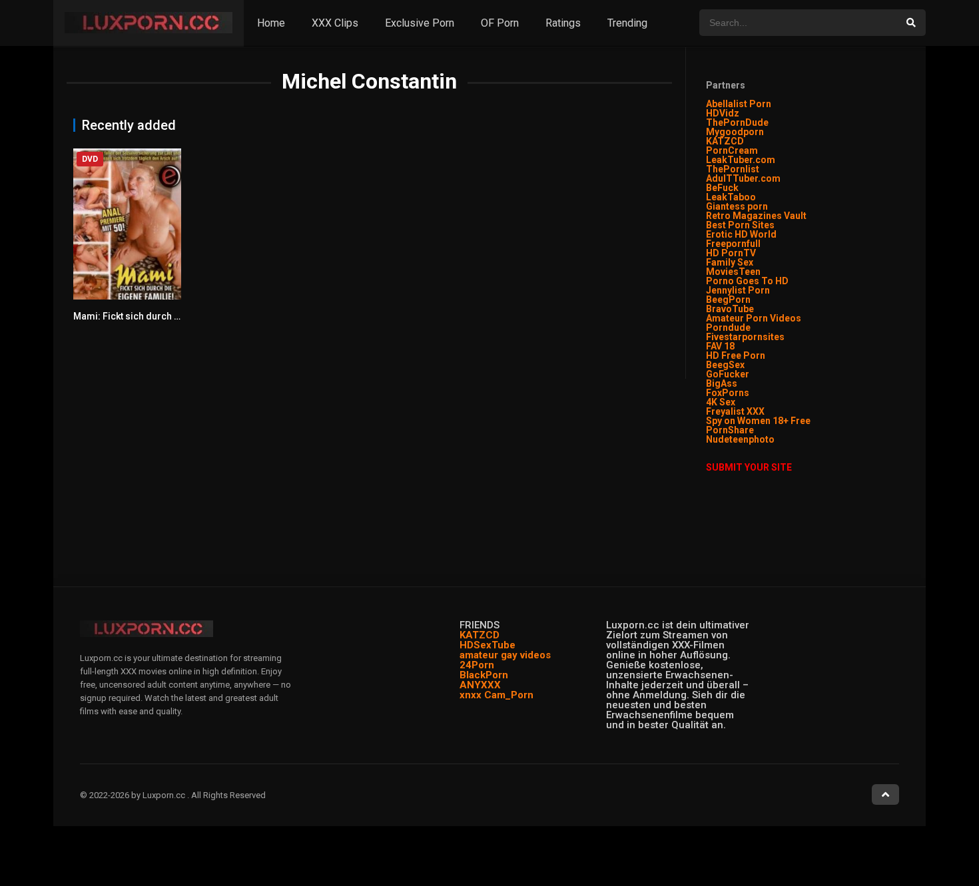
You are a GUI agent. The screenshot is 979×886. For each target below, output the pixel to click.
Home (271, 23)
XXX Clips (335, 23)
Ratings (563, 23)
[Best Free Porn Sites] (776, 439)
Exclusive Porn (419, 23)
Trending (627, 23)
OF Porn (500, 23)
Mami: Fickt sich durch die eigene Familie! (165, 316)
